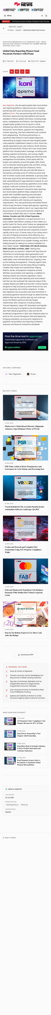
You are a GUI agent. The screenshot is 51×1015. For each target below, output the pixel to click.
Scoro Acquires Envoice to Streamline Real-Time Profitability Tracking (27, 690)
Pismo (12, 113)
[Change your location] (42, 16)
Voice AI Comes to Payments (21, 671)
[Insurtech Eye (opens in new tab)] (23, 9)
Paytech (18, 30)
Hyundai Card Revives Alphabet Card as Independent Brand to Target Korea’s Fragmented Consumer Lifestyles (26, 683)
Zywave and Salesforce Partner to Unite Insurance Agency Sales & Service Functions (27, 697)
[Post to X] (17, 71)
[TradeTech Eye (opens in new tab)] (37, 9)
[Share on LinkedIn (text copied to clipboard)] (12, 71)
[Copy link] (27, 71)
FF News (11, 30)
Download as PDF (27, 655)
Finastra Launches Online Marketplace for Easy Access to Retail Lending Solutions (26, 676)
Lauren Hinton (39, 44)
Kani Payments (9, 105)
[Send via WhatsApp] (22, 71)
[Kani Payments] (11, 805)
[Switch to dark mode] (46, 16)
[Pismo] (23, 805)
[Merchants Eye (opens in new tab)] (9, 9)
